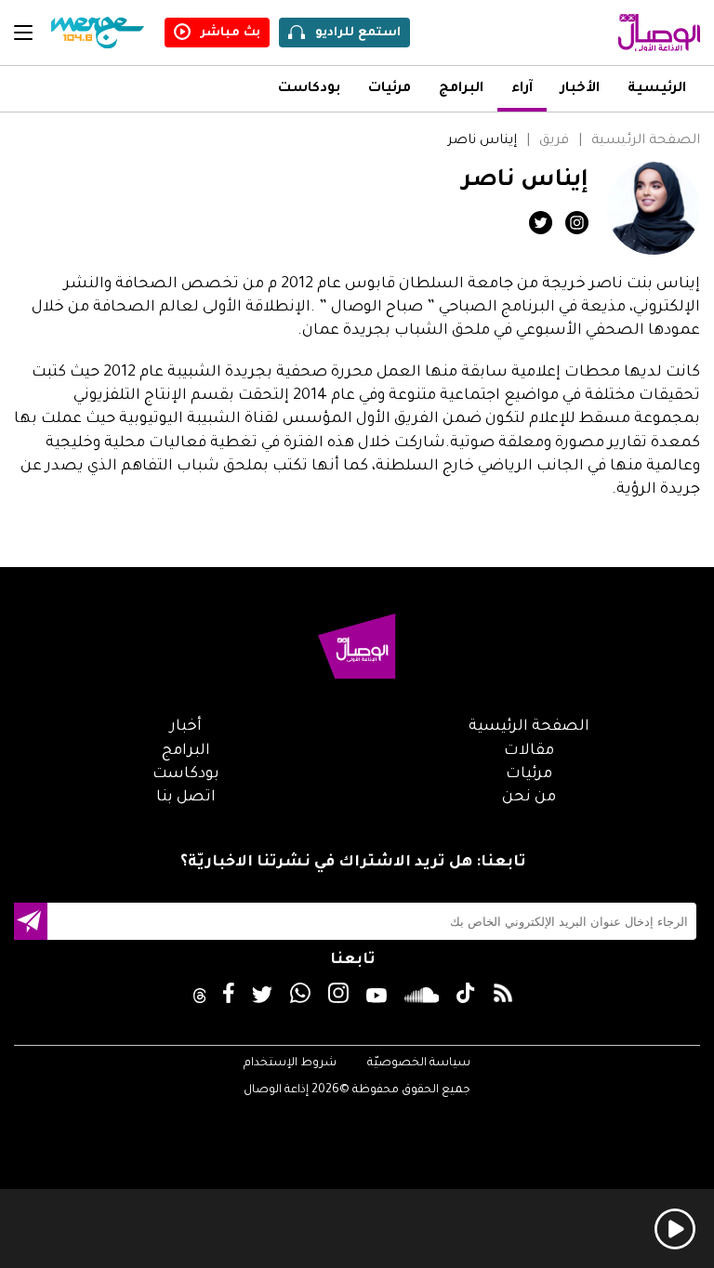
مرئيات (389, 89)
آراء (522, 89)
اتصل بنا (186, 797)
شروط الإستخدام (290, 1063)
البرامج (461, 89)
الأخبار (580, 89)
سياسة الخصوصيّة (418, 1063)
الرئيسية (657, 89)
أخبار (186, 727)
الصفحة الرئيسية (645, 141)
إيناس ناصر (482, 141)
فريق (554, 141)
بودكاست (309, 89)
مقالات (529, 751)
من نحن (529, 797)
